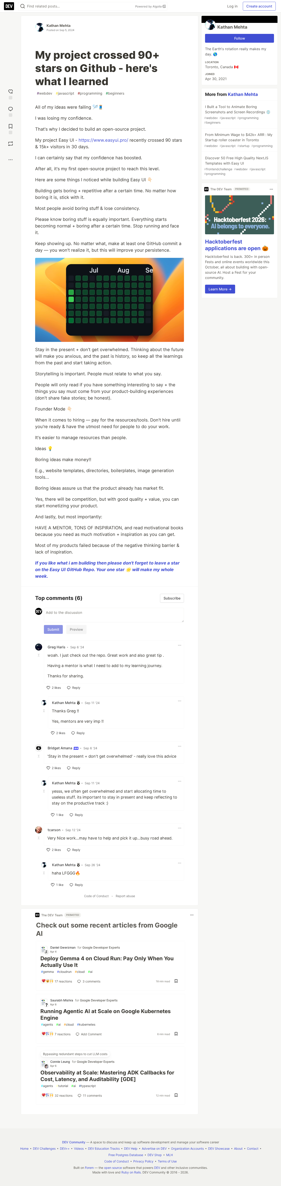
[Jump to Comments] (11, 111)
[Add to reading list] (11, 129)
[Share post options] (10, 159)
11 (92, 1095)
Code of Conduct (96, 896)
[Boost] (11, 143)
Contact (252, 1148)
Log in (232, 6)
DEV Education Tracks (104, 1148)
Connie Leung (60, 1061)
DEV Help (130, 1148)
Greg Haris (56, 647)
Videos (79, 1148)
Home (24, 1148)
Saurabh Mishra (61, 1000)
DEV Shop (155, 1155)
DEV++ (65, 1148)
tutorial (62, 1086)
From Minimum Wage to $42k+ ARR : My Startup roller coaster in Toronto (238, 140)
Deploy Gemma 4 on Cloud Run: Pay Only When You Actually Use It (107, 961)
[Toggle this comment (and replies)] (39, 654)
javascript (65, 93)
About (238, 1148)
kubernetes (86, 1024)
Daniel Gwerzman (63, 947)
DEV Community (73, 1142)
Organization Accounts (187, 1148)
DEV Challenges (44, 1148)
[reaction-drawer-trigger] (10, 94)
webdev (44, 93)
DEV (157, 1168)
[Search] (22, 6)
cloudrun (64, 971)
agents (47, 1024)
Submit (53, 629)
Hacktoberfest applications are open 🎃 (236, 245)
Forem (89, 1168)
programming (90, 93)
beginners (115, 93)
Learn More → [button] (220, 289)
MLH (169, 1155)
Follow (239, 38)
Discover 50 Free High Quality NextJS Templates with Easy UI (236, 166)
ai (90, 971)
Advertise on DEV (154, 1148)
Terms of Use (167, 1161)
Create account (259, 6)
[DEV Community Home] (9, 6)
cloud (80, 971)
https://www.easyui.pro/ (103, 140)
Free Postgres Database (125, 1155)
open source (113, 1168)
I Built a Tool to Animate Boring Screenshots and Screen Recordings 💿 (237, 114)
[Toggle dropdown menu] (179, 645)
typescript (87, 1086)
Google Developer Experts (101, 947)
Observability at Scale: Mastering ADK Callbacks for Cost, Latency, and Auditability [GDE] (107, 1075)
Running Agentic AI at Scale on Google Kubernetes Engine (105, 1014)
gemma (47, 971)
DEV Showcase (219, 1148)
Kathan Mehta (58, 25)
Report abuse (125, 896)
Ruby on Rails (131, 1172)
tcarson (54, 830)
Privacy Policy (143, 1161)
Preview (76, 629)
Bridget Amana (60, 748)
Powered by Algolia (148, 6)
